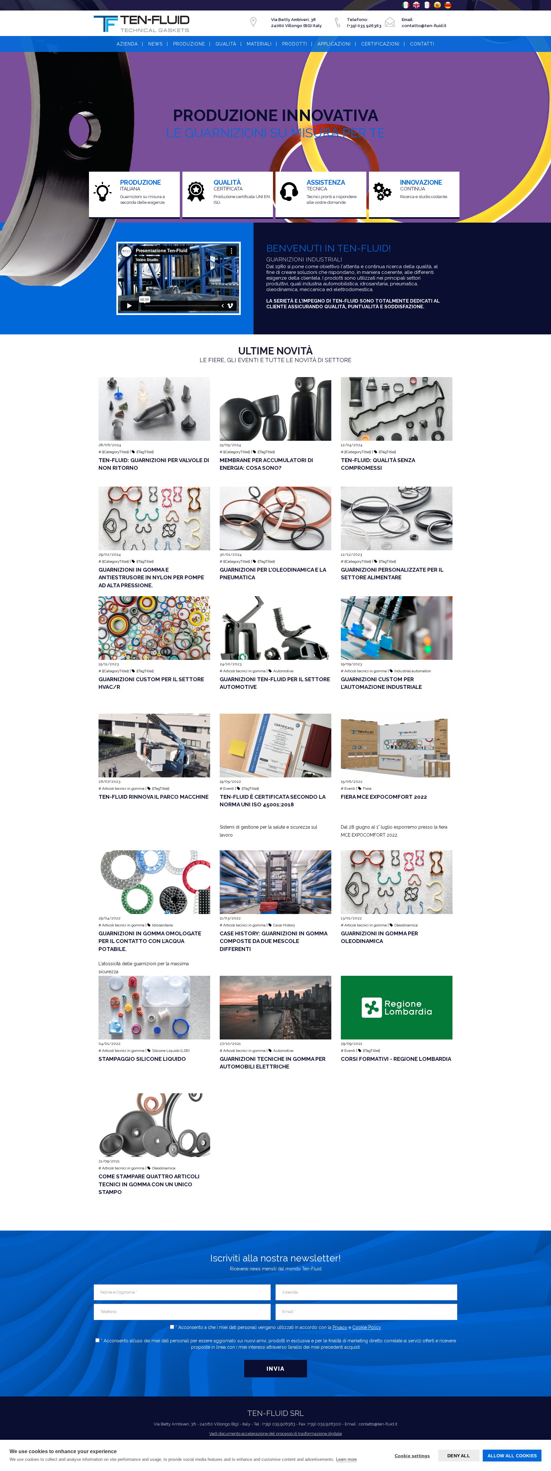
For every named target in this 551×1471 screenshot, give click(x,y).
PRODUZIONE (189, 43)
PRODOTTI (294, 43)
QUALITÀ (226, 43)
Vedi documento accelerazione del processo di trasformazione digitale (275, 1433)
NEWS (155, 43)
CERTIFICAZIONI (380, 43)
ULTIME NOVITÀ (275, 351)
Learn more (346, 1459)
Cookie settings (412, 1455)
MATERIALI (259, 43)
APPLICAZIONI (334, 43)
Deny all (458, 1455)
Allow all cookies (512, 1455)
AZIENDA (127, 43)
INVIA (276, 1368)
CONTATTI (422, 43)
